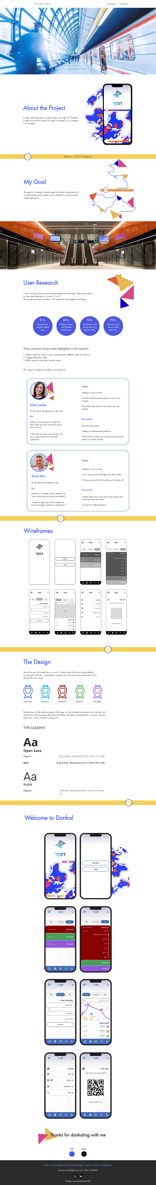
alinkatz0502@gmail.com (70, 1170)
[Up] (72, 1154)
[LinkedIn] (81, 1176)
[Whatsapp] (75, 1176)
